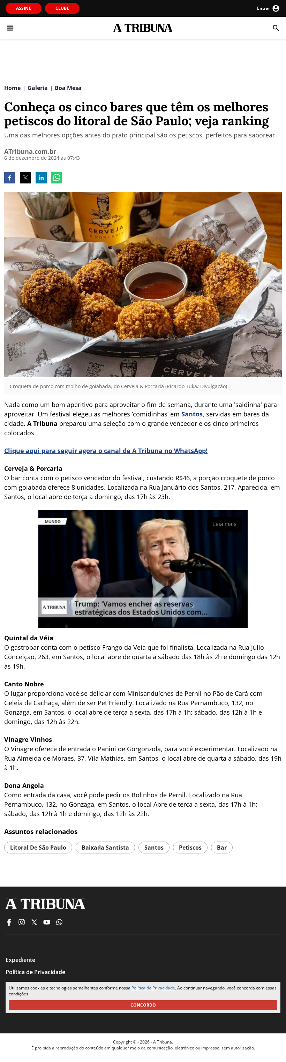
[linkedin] (41, 178)
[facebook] (9, 178)
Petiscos (190, 847)
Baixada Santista (105, 847)
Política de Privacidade (153, 988)
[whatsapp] (56, 178)
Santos (192, 414)
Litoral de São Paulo (38, 847)
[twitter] (25, 178)
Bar (222, 847)
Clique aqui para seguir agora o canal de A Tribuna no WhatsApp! (106, 450)
